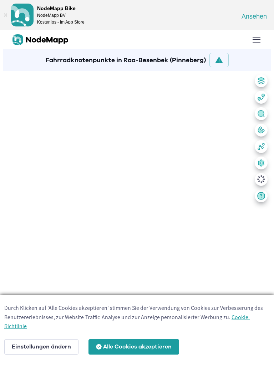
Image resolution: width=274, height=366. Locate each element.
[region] (137, 217)
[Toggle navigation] (256, 39)
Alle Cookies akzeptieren (137, 347)
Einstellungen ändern (41, 347)
